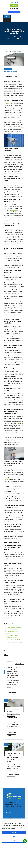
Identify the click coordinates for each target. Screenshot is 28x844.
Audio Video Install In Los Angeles (15, 639)
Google (18, 423)
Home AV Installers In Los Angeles (15, 642)
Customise (14, 836)
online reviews (14, 210)
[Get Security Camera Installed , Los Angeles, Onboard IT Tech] (14, 66)
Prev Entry (9, 661)
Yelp (13, 423)
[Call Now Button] (25, 841)
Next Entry (18, 663)
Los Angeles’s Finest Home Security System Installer (13, 716)
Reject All (14, 840)
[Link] (12, 12)
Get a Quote (14, 5)
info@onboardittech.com (14, 818)
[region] (14, 831)
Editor (9, 74)
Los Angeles (7, 103)
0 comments (9, 76)
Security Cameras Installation (15, 35)
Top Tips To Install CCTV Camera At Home (12, 759)
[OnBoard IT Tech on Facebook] (9, 12)
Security (10, 732)
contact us (6, 500)
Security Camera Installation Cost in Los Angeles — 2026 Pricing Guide (13, 674)
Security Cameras (8, 36)
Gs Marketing (12, 669)
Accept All (14, 832)
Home (5, 35)
